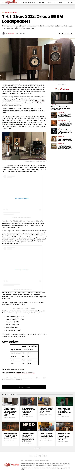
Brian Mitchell (11, 33)
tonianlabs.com (20, 369)
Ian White (5, 417)
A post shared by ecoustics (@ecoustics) (22, 217)
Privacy (47, 460)
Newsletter (42, 460)
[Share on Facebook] (59, 33)
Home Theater (32, 2)
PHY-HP (37, 101)
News (20, 378)
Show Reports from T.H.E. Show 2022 (24, 372)
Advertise (37, 460)
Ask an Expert (58, 2)
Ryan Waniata (42, 440)
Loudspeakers (26, 378)
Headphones (42, 2)
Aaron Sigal (42, 414)
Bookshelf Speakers (36, 378)
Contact (25, 460)
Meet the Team (31, 460)
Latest (16, 378)
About (22, 460)
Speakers (23, 2)
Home (11, 378)
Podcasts (50, 2)
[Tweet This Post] (62, 33)
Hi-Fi (17, 2)
